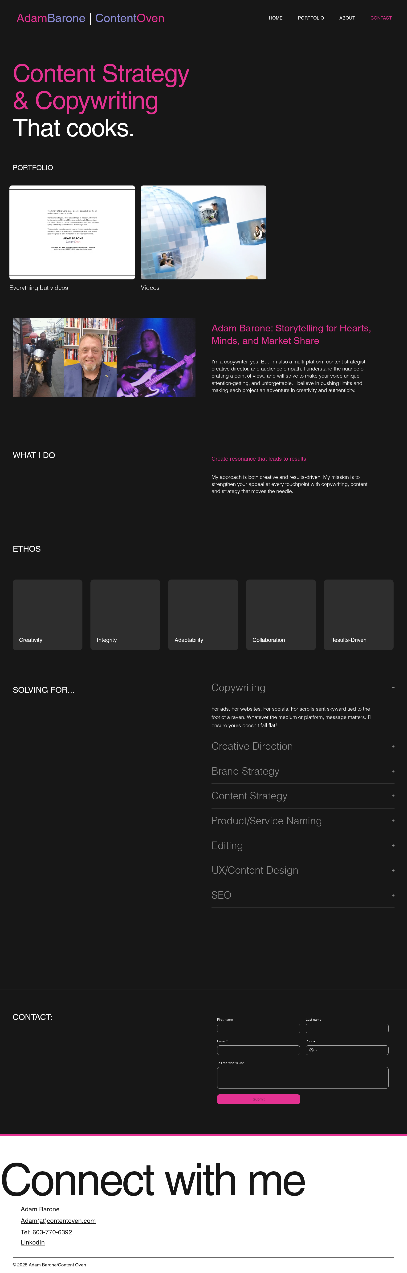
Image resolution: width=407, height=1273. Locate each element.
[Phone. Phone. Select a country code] (313, 1050)
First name (225, 1019)
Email (222, 1041)
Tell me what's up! (230, 1063)
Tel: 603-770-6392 (46, 1232)
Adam (31, 18)
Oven (136, 18)
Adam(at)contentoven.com (58, 1220)
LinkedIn (33, 1242)
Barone (68, 18)
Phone (310, 1041)
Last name (314, 1019)
